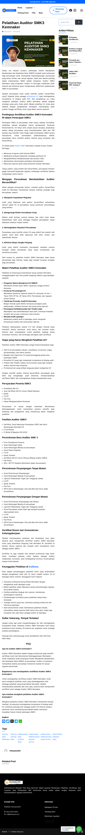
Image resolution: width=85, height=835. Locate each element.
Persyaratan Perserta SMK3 (57, 736)
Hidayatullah (7, 31)
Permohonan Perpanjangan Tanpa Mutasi (46, 736)
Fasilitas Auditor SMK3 (13, 736)
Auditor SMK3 (20, 146)
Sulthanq (33, 566)
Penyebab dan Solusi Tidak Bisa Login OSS (75, 62)
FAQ (33, 13)
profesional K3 (32, 96)
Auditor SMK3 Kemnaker (5, 736)
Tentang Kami (23, 13)
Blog (41, 13)
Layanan (29, 8)
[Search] (78, 22)
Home (20, 8)
